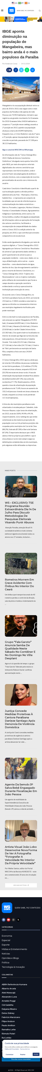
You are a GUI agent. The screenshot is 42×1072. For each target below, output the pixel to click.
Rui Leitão (6, 1038)
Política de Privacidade (12, 1049)
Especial (6, 940)
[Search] (39, 10)
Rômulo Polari (8, 1034)
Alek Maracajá (8, 993)
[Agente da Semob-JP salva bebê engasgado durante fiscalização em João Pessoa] (21, 768)
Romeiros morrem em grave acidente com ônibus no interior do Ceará (19, 584)
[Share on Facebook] (15, 70)
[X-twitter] (18, 920)
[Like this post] (10, 70)
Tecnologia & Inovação (13, 967)
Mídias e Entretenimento (14, 949)
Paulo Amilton (8, 1025)
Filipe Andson (8, 1021)
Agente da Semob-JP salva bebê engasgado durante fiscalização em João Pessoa (21, 789)
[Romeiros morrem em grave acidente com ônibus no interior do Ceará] (21, 563)
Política (5, 962)
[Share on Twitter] (21, 70)
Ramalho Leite (9, 1029)
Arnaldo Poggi (8, 1001)
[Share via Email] (32, 70)
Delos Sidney (8, 1013)
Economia (7, 936)
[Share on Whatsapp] (27, 70)
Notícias (6, 953)
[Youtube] (8, 920)
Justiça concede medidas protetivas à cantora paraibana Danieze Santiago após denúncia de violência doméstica (20, 719)
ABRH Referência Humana (14, 984)
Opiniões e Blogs (10, 958)
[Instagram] (13, 920)
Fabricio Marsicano (11, 1017)
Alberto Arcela (9, 989)
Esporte (6, 945)
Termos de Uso (25, 1049)
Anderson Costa (11, 64)
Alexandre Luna (9, 997)
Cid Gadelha (7, 1005)
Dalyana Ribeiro (9, 1009)
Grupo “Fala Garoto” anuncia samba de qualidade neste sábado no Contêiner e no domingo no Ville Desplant (20, 650)
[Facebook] (3, 920)
